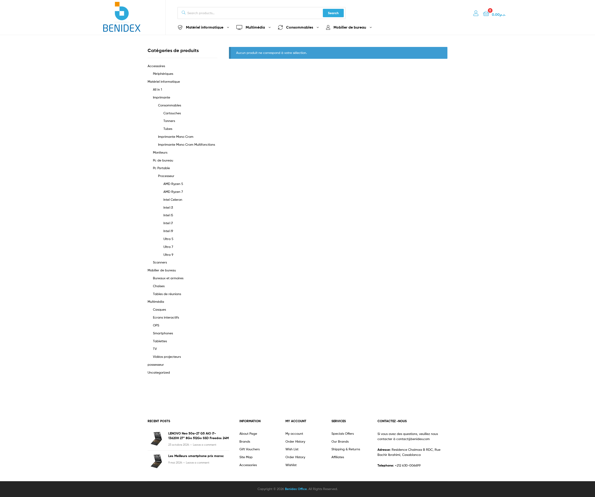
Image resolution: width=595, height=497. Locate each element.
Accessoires (156, 66)
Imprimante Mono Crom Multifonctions (186, 144)
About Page (248, 433)
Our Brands (340, 441)
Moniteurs (160, 152)
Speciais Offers (342, 433)
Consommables (169, 105)
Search (333, 13)
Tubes (167, 129)
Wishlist (291, 465)
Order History (295, 441)
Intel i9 (168, 231)
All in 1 (157, 89)
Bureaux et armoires (168, 278)
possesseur (156, 364)
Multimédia (156, 301)
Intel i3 (168, 207)
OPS (156, 325)
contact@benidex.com (413, 439)
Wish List (291, 449)
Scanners (160, 262)
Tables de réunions (167, 294)
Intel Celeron (172, 199)
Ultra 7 (168, 247)
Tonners (169, 121)
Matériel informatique (164, 81)
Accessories (248, 465)
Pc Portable (161, 168)
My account (294, 433)
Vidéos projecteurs (167, 357)
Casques (159, 309)
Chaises (159, 286)
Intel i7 (168, 223)
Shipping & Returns (345, 449)
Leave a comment (204, 444)
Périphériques (163, 74)
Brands (244, 441)
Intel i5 (168, 215)
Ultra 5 (168, 239)
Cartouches (172, 113)
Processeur (166, 176)
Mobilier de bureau (162, 270)
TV (155, 349)
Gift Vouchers (249, 449)
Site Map (246, 457)
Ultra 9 (168, 255)
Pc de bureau (163, 160)
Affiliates (337, 457)
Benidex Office (296, 489)
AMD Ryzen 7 (173, 192)
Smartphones (163, 333)
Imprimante (161, 97)
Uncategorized (159, 372)
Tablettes (160, 341)
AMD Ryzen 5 (173, 184)
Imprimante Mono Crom (175, 136)
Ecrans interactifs (166, 317)
